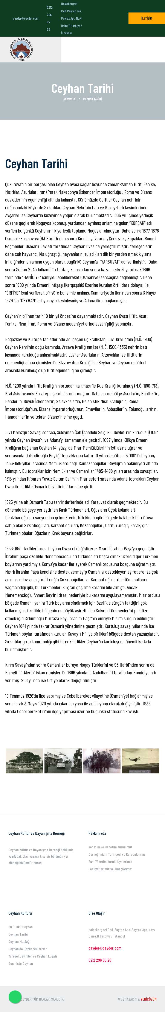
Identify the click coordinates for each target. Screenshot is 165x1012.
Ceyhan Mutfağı (19, 941)
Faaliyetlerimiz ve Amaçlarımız (110, 868)
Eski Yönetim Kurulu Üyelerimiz (110, 861)
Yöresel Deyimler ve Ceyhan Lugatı (32, 956)
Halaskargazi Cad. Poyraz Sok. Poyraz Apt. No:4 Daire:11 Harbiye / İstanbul (71, 18)
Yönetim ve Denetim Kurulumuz (111, 846)
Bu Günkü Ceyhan (20, 926)
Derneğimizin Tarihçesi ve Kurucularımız (117, 854)
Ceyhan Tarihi (18, 934)
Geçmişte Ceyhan (20, 963)
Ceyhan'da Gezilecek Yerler (27, 948)
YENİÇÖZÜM (149, 999)
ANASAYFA (69, 99)
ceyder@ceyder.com (25, 18)
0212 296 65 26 (50, 18)
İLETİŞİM (146, 18)
